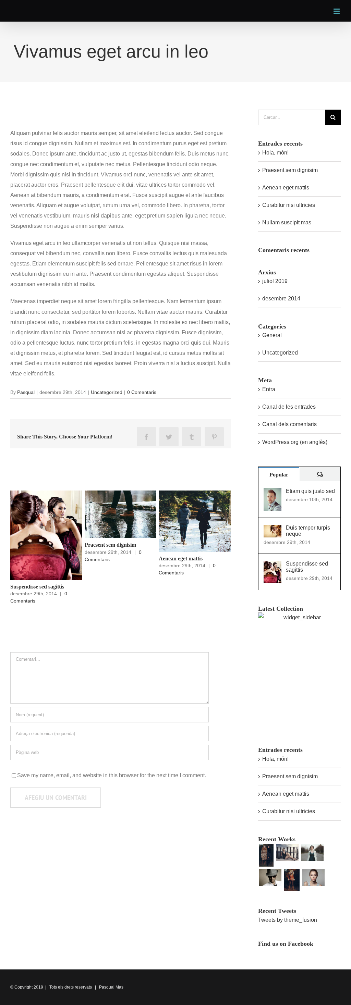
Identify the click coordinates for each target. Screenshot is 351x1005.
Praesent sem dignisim (110, 545)
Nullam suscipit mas (286, 222)
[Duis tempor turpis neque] (272, 530)
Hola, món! (275, 153)
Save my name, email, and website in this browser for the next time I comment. (111, 775)
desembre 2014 (281, 298)
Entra (268, 389)
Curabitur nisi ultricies (288, 205)
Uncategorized (106, 392)
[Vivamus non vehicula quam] (291, 880)
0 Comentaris (141, 392)
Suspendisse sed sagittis (37, 587)
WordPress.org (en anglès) (294, 442)
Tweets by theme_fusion (287, 920)
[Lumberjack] (312, 852)
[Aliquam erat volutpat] (270, 877)
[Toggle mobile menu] (337, 11)
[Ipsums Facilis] (266, 855)
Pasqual (26, 392)
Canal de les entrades (289, 407)
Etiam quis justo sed (310, 491)
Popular (278, 474)
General (272, 335)
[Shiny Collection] (287, 852)
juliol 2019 (275, 281)
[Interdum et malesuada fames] (313, 877)
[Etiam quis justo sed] (272, 493)
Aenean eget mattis (181, 558)
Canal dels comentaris (289, 424)
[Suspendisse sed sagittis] (272, 566)
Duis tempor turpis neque (308, 531)
